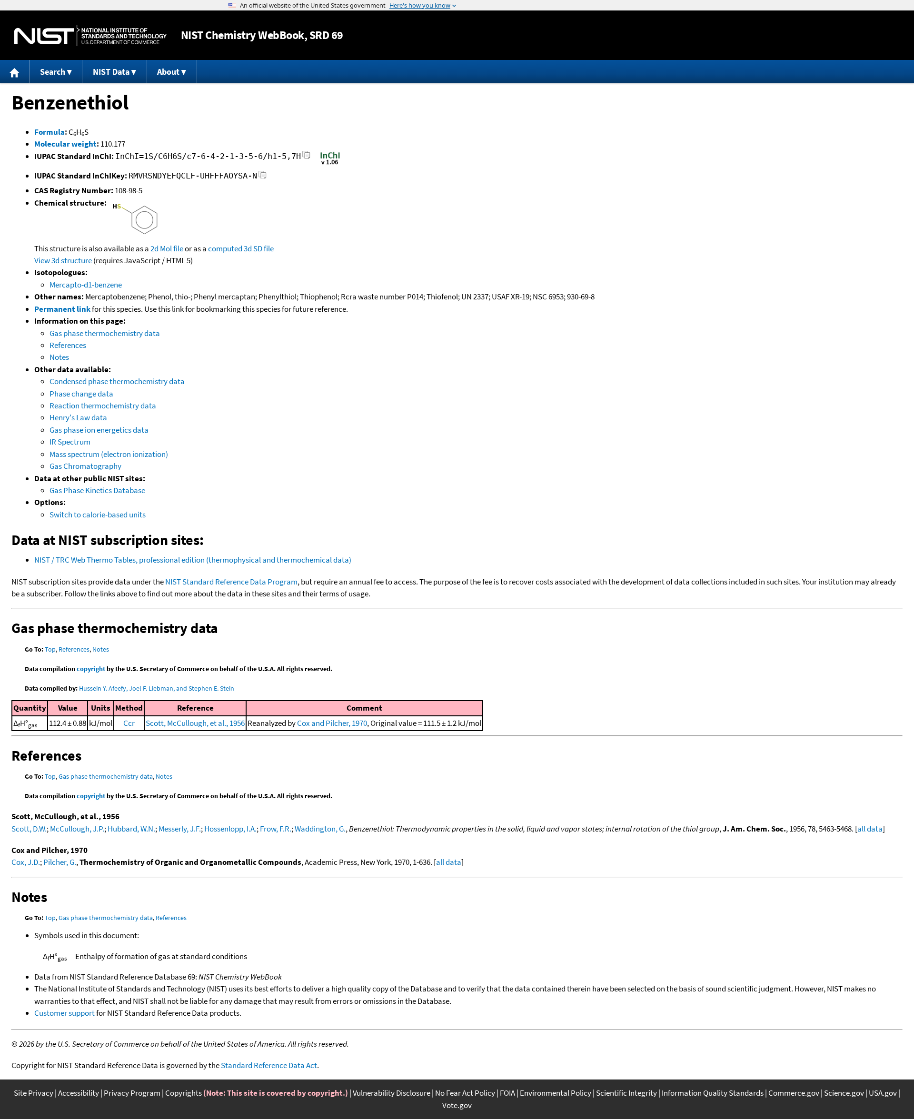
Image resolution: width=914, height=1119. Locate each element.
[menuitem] (15, 71)
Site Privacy (33, 1093)
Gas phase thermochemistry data (105, 333)
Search (52, 71)
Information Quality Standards (713, 1093)
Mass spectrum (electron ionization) (109, 454)
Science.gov (844, 1093)
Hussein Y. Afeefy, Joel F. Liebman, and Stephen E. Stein (156, 688)
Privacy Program (132, 1093)
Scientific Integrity (626, 1093)
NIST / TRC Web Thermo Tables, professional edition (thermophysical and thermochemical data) (192, 560)
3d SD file (259, 248)
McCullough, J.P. (77, 828)
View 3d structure (63, 260)
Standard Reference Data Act (269, 1065)
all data (870, 828)
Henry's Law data (78, 417)
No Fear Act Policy (465, 1093)
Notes (59, 357)
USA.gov (883, 1093)
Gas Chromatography (85, 466)
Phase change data (81, 393)
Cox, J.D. (25, 862)
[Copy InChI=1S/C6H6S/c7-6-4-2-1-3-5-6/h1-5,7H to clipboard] (306, 157)
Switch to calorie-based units (98, 514)
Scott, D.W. (29, 828)
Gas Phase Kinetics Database (97, 490)
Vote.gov (457, 1105)
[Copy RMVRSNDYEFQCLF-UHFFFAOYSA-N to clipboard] (262, 177)
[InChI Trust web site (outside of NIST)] (330, 163)
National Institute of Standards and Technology (90, 35)
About (168, 71)
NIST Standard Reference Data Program (231, 581)
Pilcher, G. (59, 862)
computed (225, 248)
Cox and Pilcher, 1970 (332, 723)
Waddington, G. (320, 828)
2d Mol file (166, 248)
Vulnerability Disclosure (391, 1093)
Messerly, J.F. (180, 828)
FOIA (507, 1093)
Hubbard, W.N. (131, 828)
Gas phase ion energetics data (99, 430)
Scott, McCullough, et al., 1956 (195, 723)
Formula (49, 132)
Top (50, 649)
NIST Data (111, 71)
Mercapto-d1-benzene (86, 284)
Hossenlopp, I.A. (230, 828)
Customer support (64, 1013)
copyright (91, 668)
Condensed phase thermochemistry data (117, 381)
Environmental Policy (555, 1093)
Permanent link (62, 309)
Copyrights (183, 1093)
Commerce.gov (793, 1093)
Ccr (129, 723)
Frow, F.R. (275, 828)
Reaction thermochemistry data (103, 405)
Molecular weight (65, 144)
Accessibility (78, 1093)
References (68, 345)
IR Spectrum (70, 441)
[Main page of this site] (15, 71)
